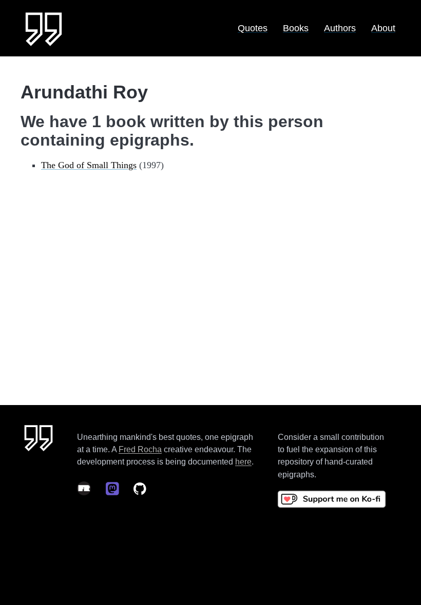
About (383, 28)
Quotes (252, 28)
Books (296, 28)
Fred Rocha (140, 449)
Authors (340, 28)
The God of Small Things (89, 165)
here (243, 461)
